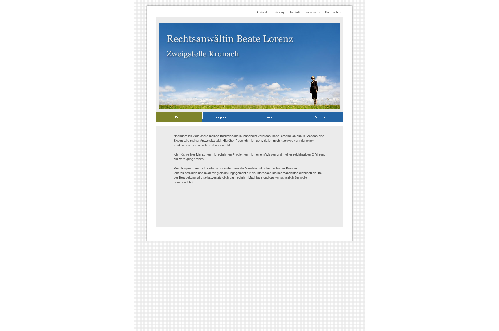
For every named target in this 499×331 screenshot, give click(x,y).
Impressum (313, 12)
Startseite (262, 12)
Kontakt (295, 12)
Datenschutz (333, 12)
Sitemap (279, 12)
